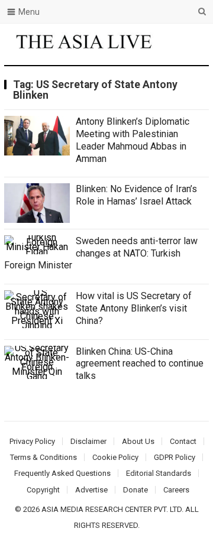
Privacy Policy (32, 441)
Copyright (43, 489)
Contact (183, 441)
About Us (138, 441)
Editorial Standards (158, 473)
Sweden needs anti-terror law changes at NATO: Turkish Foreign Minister (101, 253)
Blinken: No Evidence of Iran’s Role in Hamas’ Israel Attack (136, 195)
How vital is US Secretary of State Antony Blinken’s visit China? (134, 308)
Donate (135, 489)
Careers (176, 489)
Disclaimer (88, 441)
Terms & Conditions (43, 457)
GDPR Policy (174, 457)
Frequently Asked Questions (62, 473)
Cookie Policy (115, 457)
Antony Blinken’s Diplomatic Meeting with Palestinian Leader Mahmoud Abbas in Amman (132, 140)
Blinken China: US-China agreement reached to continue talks (140, 364)
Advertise (91, 489)
